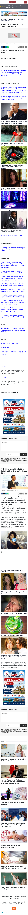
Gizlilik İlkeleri (21, 902)
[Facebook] (2, 47)
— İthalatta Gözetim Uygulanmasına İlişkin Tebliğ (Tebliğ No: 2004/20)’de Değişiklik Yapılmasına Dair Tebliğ (13, 330)
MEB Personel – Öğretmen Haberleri (17, 903)
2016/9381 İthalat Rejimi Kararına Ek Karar (12, 235)
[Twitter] (4, 47)
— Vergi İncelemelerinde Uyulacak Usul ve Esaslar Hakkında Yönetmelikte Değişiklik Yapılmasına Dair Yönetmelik (12, 278)
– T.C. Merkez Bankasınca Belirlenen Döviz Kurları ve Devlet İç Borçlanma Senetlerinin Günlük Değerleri (14, 353)
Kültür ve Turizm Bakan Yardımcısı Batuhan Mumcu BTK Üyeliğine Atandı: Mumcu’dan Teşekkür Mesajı (16, 6)
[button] (21, 47)
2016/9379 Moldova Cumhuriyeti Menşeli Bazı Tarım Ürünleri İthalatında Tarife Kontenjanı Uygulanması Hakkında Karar (13, 97)
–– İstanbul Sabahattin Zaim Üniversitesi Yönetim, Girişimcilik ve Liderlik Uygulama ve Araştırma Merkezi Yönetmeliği (12, 309)
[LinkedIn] (6, 47)
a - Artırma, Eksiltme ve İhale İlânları (10, 343)
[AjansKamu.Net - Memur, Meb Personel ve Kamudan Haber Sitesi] (8, 2)
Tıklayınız (3, 366)
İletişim (14, 902)
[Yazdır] (19, 47)
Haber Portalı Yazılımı (8, 912)
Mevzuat (11, 19)
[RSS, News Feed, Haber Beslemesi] (14, 908)
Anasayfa (5, 19)
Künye (10, 902)
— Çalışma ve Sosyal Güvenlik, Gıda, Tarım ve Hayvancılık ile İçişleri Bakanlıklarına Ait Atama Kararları (13, 248)
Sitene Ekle (4, 903)
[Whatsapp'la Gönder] (8, 47)
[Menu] (25, 2)
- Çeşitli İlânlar (5, 347)
